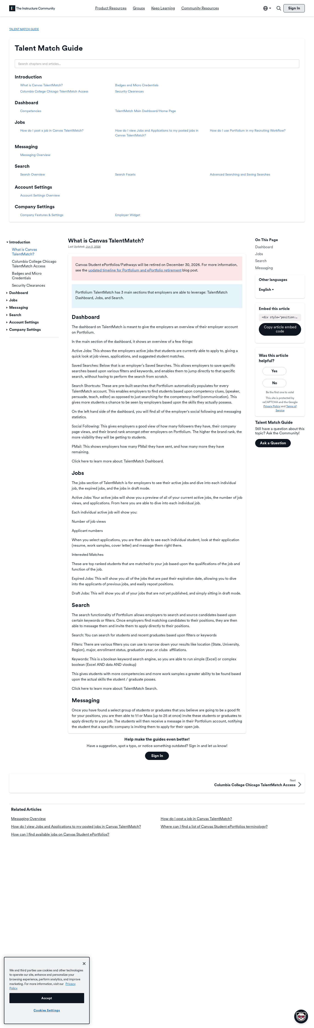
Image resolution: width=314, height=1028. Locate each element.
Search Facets (125, 174)
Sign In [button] (157, 756)
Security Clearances (129, 91)
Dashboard (26, 102)
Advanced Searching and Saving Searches (240, 174)
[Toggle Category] (7, 242)
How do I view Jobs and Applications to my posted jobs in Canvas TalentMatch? (76, 826)
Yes (274, 371)
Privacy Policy (271, 406)
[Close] (84, 964)
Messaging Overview (35, 155)
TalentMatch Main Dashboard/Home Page (145, 111)
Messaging (26, 146)
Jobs (20, 122)
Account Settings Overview (40, 195)
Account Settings (33, 187)
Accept (46, 998)
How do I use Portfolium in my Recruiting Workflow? (247, 130)
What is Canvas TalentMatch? (41, 85)
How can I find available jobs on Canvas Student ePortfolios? (60, 834)
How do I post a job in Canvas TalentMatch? (51, 130)
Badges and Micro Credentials (136, 85)
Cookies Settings (47, 1010)
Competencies (30, 111)
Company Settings (34, 206)
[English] (32, 8)
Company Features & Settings (41, 215)
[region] (47, 990)
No (274, 383)
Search (22, 166)
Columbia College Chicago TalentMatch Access (54, 91)
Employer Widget (127, 215)
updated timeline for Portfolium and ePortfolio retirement (134, 270)
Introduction (28, 77)
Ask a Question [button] (273, 443)
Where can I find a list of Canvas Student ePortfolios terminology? (214, 826)
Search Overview (32, 174)
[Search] (279, 8)
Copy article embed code (280, 329)
